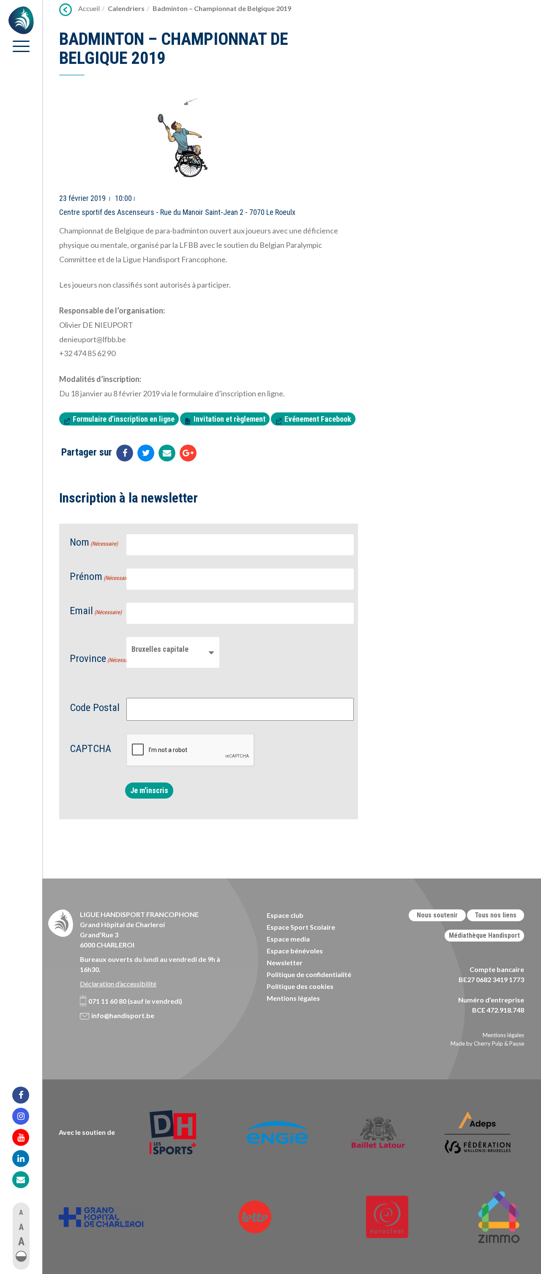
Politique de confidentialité (309, 974)
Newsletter (285, 962)
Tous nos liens (495, 915)
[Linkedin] (26, 1158)
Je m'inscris (149, 790)
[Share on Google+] (188, 453)
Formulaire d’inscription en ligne (124, 419)
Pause (516, 1043)
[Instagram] (26, 1116)
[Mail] (26, 1179)
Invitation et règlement (229, 419)
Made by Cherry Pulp (477, 1043)
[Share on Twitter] (145, 453)
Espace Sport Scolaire (301, 927)
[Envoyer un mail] (166, 453)
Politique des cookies (300, 986)
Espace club (285, 915)
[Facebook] (26, 1095)
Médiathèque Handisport (484, 935)
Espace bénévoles (295, 951)
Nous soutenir (437, 915)
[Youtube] (26, 1137)
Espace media (288, 939)
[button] (21, 1256)
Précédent (65, 9)
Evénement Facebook (317, 419)
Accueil (89, 8)
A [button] (21, 1212)
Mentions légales (293, 998)
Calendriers (126, 8)
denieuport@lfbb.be (92, 339)
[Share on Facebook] (124, 453)
